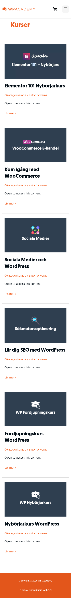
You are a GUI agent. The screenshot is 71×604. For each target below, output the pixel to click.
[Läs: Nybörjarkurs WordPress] (35, 499)
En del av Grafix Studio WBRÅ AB (35, 589)
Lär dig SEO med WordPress (35, 350)
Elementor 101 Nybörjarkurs (35, 86)
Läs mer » (10, 112)
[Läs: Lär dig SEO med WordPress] (35, 325)
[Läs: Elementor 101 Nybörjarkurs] (35, 61)
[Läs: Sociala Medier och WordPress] (35, 235)
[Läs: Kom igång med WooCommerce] (35, 145)
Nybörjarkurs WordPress (32, 524)
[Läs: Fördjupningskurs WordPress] (35, 409)
